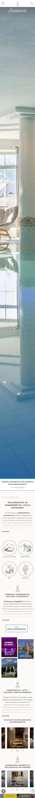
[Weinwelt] (26, 569)
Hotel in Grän (17, 523)
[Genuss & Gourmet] (9, 547)
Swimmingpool (14, 609)
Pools (9, 710)
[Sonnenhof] (17, 3)
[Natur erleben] (26, 547)
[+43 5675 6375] (32, 4)
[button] (3, 791)
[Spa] (9, 569)
